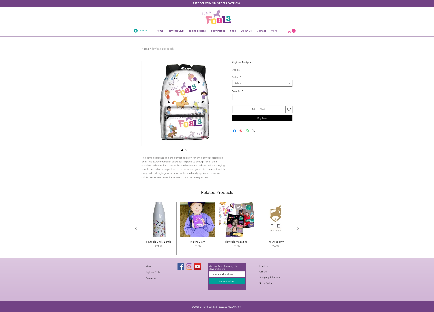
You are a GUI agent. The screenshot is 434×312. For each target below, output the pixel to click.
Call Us (263, 271)
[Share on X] (254, 131)
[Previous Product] (136, 228)
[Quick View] (158, 219)
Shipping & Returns (269, 277)
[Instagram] (189, 266)
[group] (217, 228)
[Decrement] (235, 97)
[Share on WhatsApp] (247, 131)
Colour (236, 76)
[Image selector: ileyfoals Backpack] (182, 150)
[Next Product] (298, 228)
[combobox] (262, 83)
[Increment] (245, 97)
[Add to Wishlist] (289, 109)
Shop (149, 266)
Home (145, 48)
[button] (292, 31)
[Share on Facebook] (234, 131)
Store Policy (265, 283)
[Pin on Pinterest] (241, 131)
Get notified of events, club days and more (223, 267)
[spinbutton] (240, 97)
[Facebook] (180, 266)
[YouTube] (197, 266)
